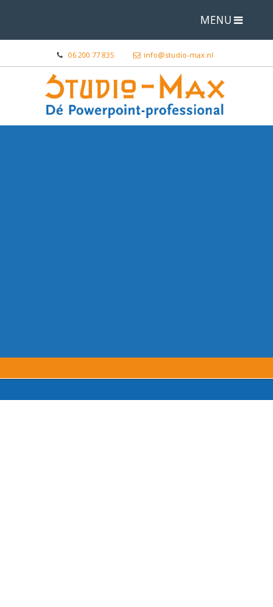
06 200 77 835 (91, 55)
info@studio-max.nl (178, 55)
